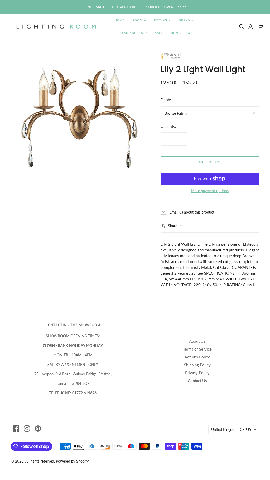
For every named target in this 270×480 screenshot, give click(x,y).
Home (119, 20)
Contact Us (197, 380)
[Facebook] (16, 428)
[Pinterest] (38, 428)
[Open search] (241, 26)
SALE (159, 33)
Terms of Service (197, 349)
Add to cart (210, 162)
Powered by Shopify (72, 461)
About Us (197, 341)
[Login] (250, 27)
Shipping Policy (197, 364)
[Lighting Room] (56, 27)
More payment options (210, 190)
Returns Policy (197, 357)
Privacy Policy (197, 372)
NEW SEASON (182, 33)
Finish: (166, 100)
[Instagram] (27, 428)
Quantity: (168, 126)
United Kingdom (231, 429)
